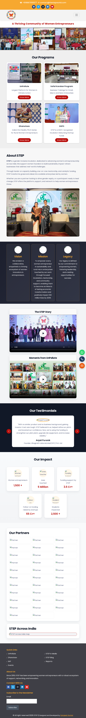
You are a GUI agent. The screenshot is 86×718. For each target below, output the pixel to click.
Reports (49, 661)
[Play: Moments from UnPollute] (43, 379)
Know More (24, 97)
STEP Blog (50, 657)
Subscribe (12, 707)
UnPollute (12, 653)
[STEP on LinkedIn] (47, 7)
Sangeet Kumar (66, 715)
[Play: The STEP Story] (43, 333)
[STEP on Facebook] (34, 7)
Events (11, 665)
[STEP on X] (38, 7)
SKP (9, 661)
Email (9, 696)
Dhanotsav (12, 657)
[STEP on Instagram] (43, 7)
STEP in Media (51, 653)
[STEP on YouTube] (52, 7)
